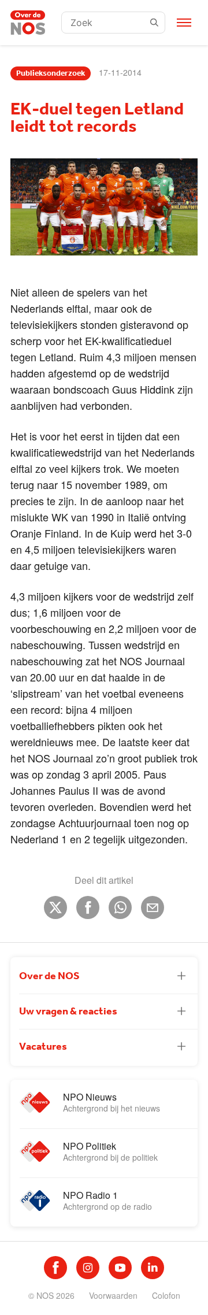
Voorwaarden (113, 1295)
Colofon (166, 1295)
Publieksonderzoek (50, 73)
